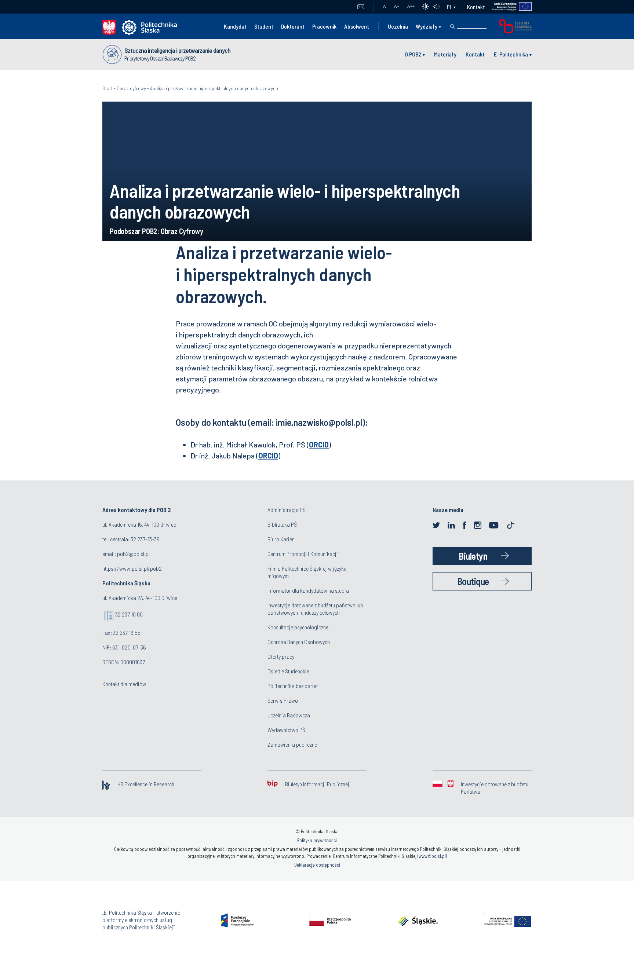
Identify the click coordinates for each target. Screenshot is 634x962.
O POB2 (413, 54)
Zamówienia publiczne (292, 744)
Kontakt (476, 6)
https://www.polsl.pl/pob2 (132, 568)
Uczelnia (398, 26)
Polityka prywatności (317, 840)
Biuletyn (473, 556)
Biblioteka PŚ (282, 524)
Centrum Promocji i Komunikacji (302, 553)
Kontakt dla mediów (124, 683)
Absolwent (356, 26)
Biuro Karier (280, 538)
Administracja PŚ (286, 509)
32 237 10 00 (129, 614)
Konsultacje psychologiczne (297, 626)
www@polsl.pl (432, 856)
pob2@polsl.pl (133, 553)
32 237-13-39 (145, 538)
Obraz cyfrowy (131, 88)
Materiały (445, 54)
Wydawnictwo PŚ (286, 729)
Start (107, 88)
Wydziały (426, 26)
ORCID (319, 444)
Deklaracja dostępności (317, 865)
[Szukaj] (452, 26)
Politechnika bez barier (292, 685)
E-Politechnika (511, 54)
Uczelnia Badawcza (288, 715)
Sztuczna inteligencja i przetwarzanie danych (177, 50)
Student (263, 26)
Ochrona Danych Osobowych (298, 641)
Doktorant (293, 26)
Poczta (360, 7)
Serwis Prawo (282, 700)
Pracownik (324, 26)
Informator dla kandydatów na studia (308, 590)
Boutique (473, 581)
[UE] (508, 7)
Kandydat (235, 26)
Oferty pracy (280, 656)
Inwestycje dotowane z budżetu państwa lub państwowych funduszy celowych (315, 608)
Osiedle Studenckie (288, 670)
